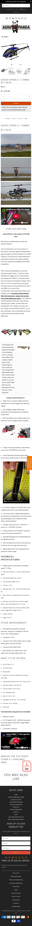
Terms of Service (16, 896)
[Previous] (12, 64)
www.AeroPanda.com (11, 910)
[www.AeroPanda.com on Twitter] (7, 18)
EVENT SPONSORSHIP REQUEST (16, 819)
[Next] (20, 64)
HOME (16, 794)
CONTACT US (16, 807)
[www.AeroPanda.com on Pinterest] (16, 18)
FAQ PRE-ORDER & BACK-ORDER (16, 797)
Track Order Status (16, 893)
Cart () (24, 9)
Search (16, 890)
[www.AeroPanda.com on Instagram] (22, 18)
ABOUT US (16, 812)
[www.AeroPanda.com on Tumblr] (19, 18)
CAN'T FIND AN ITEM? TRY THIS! (16, 817)
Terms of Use (16, 873)
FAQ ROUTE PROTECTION (16, 804)
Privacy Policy (16, 886)
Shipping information (16, 876)
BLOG (16, 814)
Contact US (16, 903)
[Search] (3, 5)
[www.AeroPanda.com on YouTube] (13, 18)
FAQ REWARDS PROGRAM (16, 802)
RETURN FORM (16, 906)
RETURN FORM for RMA (16, 809)
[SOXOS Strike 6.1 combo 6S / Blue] (16, 51)
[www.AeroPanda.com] (16, 26)
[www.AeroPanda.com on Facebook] (10, 18)
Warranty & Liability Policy (16, 883)
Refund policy (16, 900)
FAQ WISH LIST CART (16, 799)
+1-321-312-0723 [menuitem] (10, 9)
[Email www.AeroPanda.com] (25, 18)
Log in (17, 9)
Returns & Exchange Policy (16, 880)
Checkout (16, 12)
